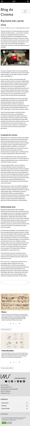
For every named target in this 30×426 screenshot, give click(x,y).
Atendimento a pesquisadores (9, 389)
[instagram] (9, 381)
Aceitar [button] (4, 422)
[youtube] (6, 381)
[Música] (15, 301)
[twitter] (15, 381)
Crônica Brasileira (7, 351)
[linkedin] (18, 381)
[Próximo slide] (19, 323)
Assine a (6, 387)
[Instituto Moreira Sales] (13, 377)
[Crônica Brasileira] (15, 340)
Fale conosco (5, 385)
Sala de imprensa (5, 391)
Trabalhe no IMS (5, 393)
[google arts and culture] (24, 381)
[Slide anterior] (10, 323)
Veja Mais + (26, 11)
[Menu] (2, 1)
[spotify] (21, 381)
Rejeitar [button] (9, 422)
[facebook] (12, 381)
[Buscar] (28, 1)
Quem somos (4, 414)
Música (3, 312)
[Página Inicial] (14, 1)
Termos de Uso (12, 420)
